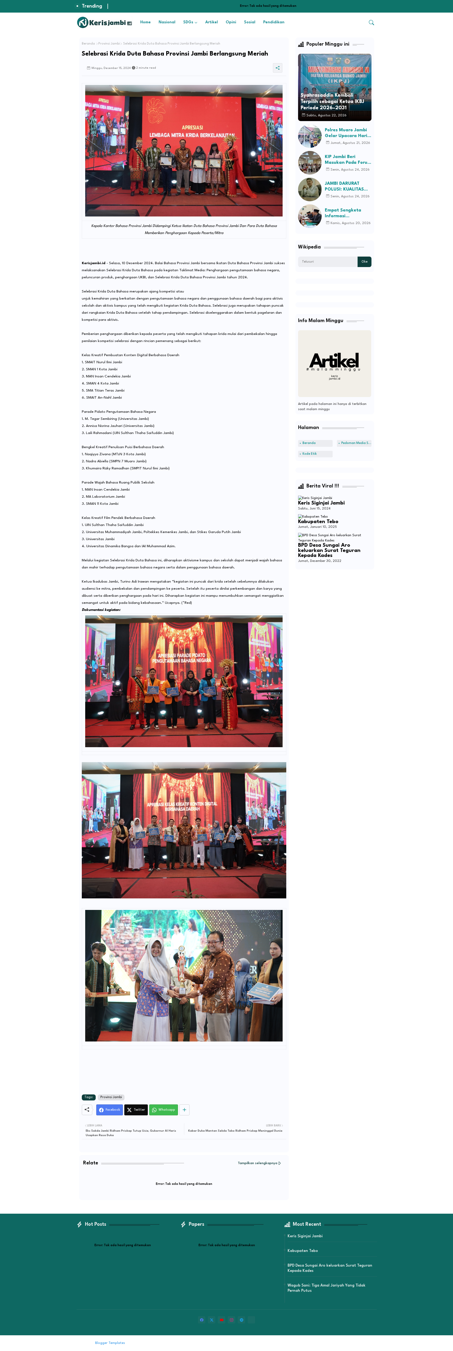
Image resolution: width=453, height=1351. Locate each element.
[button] (371, 22)
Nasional (167, 22)
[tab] (145, 22)
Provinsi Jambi (109, 43)
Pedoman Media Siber (356, 443)
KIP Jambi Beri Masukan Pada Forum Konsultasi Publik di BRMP (348, 160)
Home (145, 22)
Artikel (211, 22)
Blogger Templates (110, 1343)
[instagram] (231, 1319)
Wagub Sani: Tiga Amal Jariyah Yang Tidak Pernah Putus (326, 1288)
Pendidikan (273, 22)
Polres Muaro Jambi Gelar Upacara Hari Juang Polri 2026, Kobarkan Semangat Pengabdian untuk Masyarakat (347, 133)
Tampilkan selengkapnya (257, 1163)
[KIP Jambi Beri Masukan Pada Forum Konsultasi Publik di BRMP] (310, 163)
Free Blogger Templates (169, 1343)
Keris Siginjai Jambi (321, 503)
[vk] (251, 1319)
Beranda (88, 43)
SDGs (188, 22)
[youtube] (221, 1319)
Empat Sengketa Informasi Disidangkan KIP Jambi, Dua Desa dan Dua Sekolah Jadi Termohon (347, 213)
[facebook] (201, 1319)
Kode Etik (310, 453)
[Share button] (184, 1109)
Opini (231, 22)
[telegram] (241, 1319)
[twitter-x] (211, 1319)
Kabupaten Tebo (318, 521)
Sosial (249, 22)
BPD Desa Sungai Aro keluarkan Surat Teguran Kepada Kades (329, 550)
